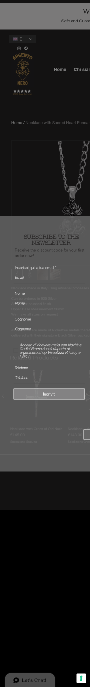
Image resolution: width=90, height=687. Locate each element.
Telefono (21, 368)
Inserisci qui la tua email (34, 268)
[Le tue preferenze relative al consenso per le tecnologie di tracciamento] (81, 678)
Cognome (23, 319)
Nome (20, 293)
